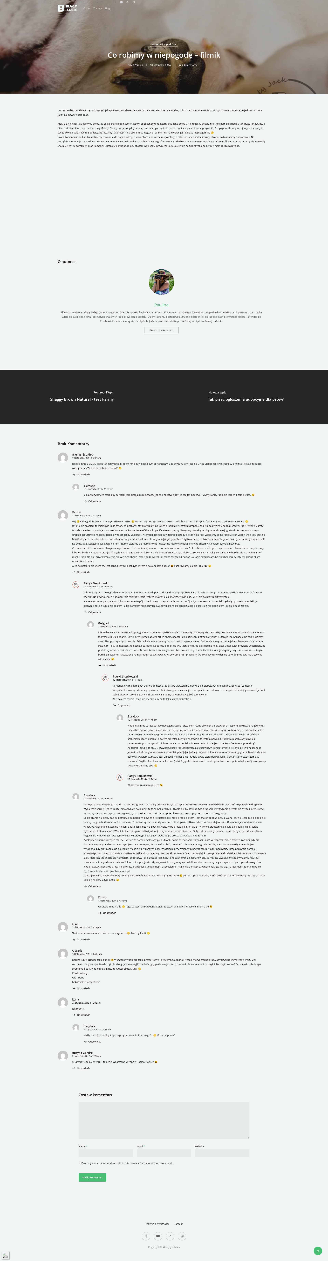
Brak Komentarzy (187, 65)
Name (83, 1146)
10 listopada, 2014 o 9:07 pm (86, 457)
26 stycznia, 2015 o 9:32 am (97, 1029)
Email (141, 1146)
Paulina (138, 65)
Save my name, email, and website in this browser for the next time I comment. (127, 1163)
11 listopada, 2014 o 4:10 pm (86, 515)
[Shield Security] (5, 1255)
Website (199, 1146)
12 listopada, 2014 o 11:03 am (98, 488)
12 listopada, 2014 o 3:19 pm (86, 927)
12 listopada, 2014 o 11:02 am (113, 626)
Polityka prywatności (157, 1223)
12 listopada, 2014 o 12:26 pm (142, 779)
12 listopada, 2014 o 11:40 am (127, 679)
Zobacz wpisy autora (161, 330)
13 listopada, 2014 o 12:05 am (87, 953)
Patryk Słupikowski (96, 583)
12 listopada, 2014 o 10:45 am (98, 586)
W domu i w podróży (164, 44)
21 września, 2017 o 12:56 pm (86, 1056)
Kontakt (178, 1223)
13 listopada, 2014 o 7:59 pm (112, 900)
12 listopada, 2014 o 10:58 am (98, 798)
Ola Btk (77, 951)
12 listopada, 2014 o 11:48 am (142, 719)
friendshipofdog (82, 454)
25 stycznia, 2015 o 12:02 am (86, 1002)
